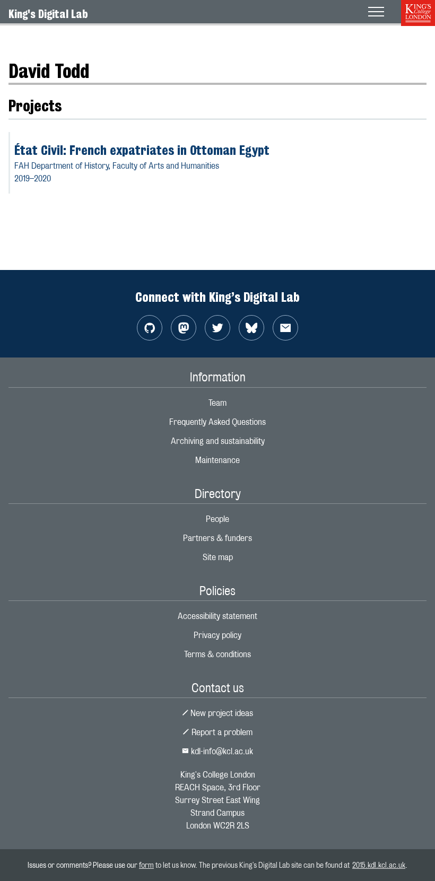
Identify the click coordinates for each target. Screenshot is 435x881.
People (51, 39)
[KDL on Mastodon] (183, 328)
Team (217, 403)
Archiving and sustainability (218, 441)
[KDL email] (285, 328)
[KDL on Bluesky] (251, 328)
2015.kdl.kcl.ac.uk (378, 864)
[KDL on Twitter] (217, 328)
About (18, 39)
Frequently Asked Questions (217, 422)
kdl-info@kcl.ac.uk (221, 751)
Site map (218, 557)
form (146, 864)
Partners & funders (217, 538)
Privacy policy (217, 635)
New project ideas (220, 713)
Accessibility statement (217, 616)
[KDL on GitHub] (149, 328)
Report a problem (221, 732)
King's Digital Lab (48, 14)
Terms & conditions (217, 654)
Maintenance (217, 460)
